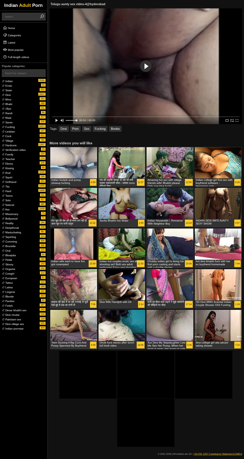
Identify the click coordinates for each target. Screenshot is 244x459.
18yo (8, 108)
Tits (7, 186)
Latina (9, 287)
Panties (9, 301)
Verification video (15, 149)
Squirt (8, 177)
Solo (8, 200)
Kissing (9, 168)
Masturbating (13, 232)
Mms (8, 99)
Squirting (10, 236)
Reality (9, 223)
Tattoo (9, 282)
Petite (8, 259)
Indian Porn (23, 5)
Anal (7, 172)
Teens (9, 195)
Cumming (11, 241)
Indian (9, 81)
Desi (8, 94)
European (11, 278)
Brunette (10, 246)
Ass (7, 209)
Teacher (10, 159)
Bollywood (11, 218)
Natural (9, 204)
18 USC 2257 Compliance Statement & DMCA (218, 454)
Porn (75, 128)
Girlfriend (10, 181)
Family (9, 154)
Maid (8, 117)
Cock (8, 136)
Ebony (9, 163)
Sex (86, 128)
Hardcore (11, 145)
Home (11, 28)
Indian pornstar (14, 328)
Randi (8, 113)
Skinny (9, 264)
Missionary (11, 214)
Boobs (115, 128)
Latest (11, 42)
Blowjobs (10, 255)
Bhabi (8, 104)
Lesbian (10, 131)
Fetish (9, 305)
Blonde (9, 296)
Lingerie (10, 291)
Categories (14, 35)
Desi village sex (14, 324)
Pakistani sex (13, 319)
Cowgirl (9, 273)
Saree (9, 122)
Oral (7, 250)
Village (9, 140)
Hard (8, 191)
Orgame (10, 269)
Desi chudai (12, 314)
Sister (8, 90)
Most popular (15, 49)
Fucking (10, 126)
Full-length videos (18, 57)
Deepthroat (12, 227)
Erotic (8, 85)
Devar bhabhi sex (15, 310)
